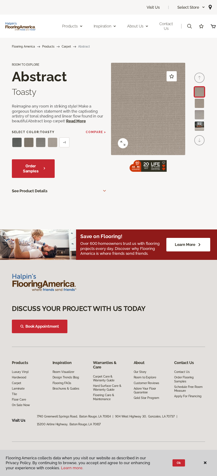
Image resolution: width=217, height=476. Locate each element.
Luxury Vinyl (20, 372)
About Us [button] (135, 26)
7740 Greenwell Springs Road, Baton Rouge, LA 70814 (74, 416)
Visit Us (153, 7)
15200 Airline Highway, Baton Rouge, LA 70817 (69, 424)
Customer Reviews (146, 383)
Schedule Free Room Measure (188, 388)
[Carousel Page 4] (199, 126)
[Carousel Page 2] (199, 103)
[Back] (199, 78)
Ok (179, 463)
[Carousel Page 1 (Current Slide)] (199, 92)
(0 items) (213, 26)
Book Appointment (42, 326)
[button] (191, 7)
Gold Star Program (146, 398)
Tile (14, 394)
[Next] (199, 140)
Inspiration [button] (102, 26)
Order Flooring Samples (184, 379)
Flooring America (23, 46)
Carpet (66, 46)
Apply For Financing (187, 396)
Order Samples (31, 168)
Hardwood (19, 377)
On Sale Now (21, 405)
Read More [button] (76, 121)
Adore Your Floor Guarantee (145, 390)
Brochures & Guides (66, 388)
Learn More (185, 244)
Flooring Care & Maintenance (103, 397)
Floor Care (19, 399)
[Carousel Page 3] (199, 114)
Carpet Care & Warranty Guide (103, 378)
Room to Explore (145, 377)
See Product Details (29, 191)
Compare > (96, 132)
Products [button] (70, 26)
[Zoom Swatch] (123, 143)
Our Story (140, 372)
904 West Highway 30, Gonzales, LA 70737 (144, 416)
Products (48, 46)
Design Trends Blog (66, 377)
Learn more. (72, 468)
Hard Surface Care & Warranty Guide (107, 387)
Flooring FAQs (62, 383)
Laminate (18, 388)
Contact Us (166, 26)
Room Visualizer (63, 372)
